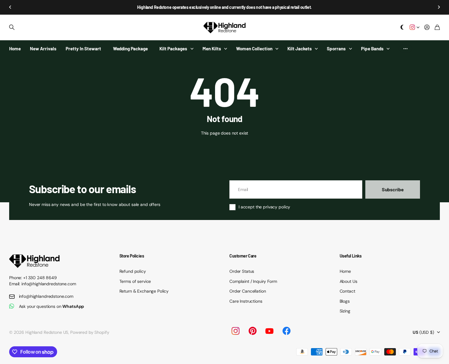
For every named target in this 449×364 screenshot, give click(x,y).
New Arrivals (43, 48)
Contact (347, 291)
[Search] (12, 27)
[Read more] (414, 28)
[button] (10, 7)
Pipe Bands (372, 48)
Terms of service (135, 281)
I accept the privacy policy (264, 207)
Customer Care (243, 255)
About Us (348, 281)
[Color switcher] (402, 28)
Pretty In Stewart (83, 48)
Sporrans (336, 48)
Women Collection (254, 48)
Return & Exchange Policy (144, 291)
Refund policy (132, 271)
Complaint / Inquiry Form (253, 281)
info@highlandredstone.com (46, 296)
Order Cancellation (247, 291)
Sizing (345, 311)
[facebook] (286, 331)
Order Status (241, 271)
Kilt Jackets (299, 48)
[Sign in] (427, 28)
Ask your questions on (51, 306)
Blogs (345, 301)
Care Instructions (245, 301)
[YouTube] (269, 331)
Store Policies (131, 255)
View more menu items (405, 48)
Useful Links (351, 255)
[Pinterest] (253, 331)
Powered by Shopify (89, 332)
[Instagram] (235, 331)
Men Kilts (212, 48)
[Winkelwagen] (437, 28)
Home (15, 48)
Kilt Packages (173, 48)
